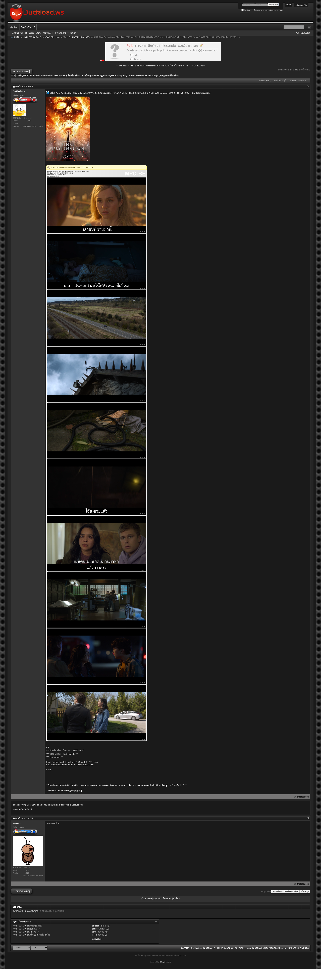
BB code (95, 926)
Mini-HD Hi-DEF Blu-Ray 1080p (76, 37)
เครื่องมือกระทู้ (263, 81)
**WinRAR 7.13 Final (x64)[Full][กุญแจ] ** (65, 791)
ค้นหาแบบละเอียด (303, 33)
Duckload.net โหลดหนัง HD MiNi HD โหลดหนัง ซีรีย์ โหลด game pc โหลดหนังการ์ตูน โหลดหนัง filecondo (238, 948)
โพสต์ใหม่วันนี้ (17, 33)
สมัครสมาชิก (301, 5)
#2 (308, 818)
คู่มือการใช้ (29, 33)
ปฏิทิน (38, 33)
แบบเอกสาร (293, 948)
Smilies (95, 929)
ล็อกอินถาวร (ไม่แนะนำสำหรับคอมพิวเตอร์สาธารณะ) (263, 10)
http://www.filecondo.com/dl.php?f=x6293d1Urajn (69, 764)
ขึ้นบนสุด (305, 892)
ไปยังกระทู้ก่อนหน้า (152, 899)
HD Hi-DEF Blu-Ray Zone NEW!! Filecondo (41, 37)
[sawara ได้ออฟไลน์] (28, 851)
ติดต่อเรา (185, 948)
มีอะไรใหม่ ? (28, 27)
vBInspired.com (165, 962)
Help (288, 5)
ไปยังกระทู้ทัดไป (170, 899)
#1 (308, 86)
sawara (16, 809)
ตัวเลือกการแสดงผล (298, 81)
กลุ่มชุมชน (47, 33)
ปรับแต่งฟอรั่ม (60, 33)
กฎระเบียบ (97, 939)
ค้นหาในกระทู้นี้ (280, 81)
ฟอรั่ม (13, 27)
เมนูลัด (73, 33)
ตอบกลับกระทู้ (21, 71)
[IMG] (94, 932)
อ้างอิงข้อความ (303, 797)
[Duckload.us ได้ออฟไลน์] (19, 110)
